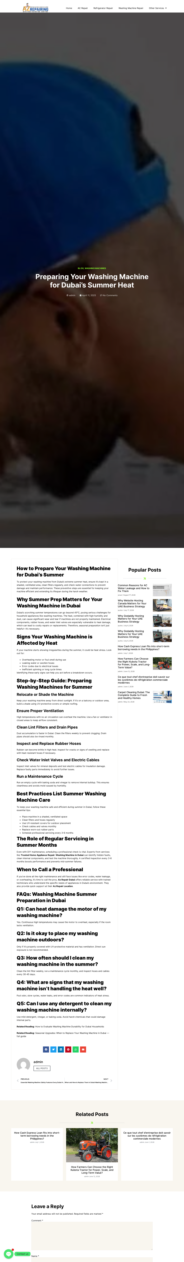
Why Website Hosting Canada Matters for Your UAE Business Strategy (132, 603)
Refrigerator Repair (103, 8)
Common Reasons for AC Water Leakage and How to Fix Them (133, 588)
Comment (37, 1220)
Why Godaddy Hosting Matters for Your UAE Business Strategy (131, 618)
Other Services (156, 8)
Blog (81, 268)
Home (69, 8)
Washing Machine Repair (131, 8)
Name (35, 1256)
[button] (46, 1049)
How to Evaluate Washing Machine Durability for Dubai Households (69, 1026)
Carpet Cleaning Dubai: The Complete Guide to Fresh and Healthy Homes (134, 695)
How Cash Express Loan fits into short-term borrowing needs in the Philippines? (143, 648)
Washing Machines (95, 268)
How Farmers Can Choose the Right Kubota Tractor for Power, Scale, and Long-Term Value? (134, 663)
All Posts (42, 1068)
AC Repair (83, 8)
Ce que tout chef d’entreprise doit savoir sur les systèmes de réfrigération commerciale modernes (144, 679)
